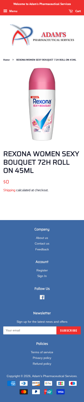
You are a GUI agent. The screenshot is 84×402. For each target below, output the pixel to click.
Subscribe (68, 330)
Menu (12, 11)
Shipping (9, 190)
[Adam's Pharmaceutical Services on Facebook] (42, 298)
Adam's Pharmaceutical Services (54, 376)
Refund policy (42, 363)
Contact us (42, 243)
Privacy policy (42, 358)
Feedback (42, 249)
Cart (78, 11)
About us (42, 238)
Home (6, 59)
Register (42, 270)
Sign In (42, 276)
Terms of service (42, 352)
